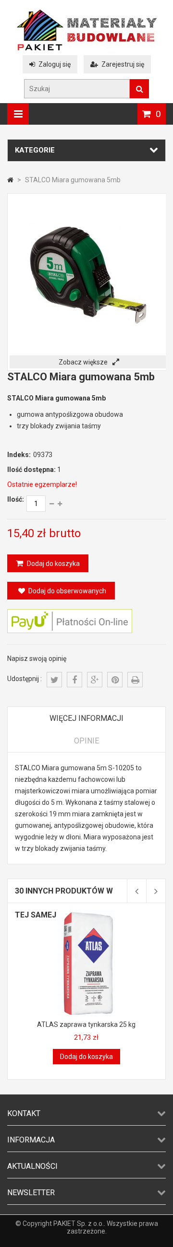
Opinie (86, 740)
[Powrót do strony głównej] (10, 180)
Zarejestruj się (122, 64)
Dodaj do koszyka (52, 563)
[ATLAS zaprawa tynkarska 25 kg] (86, 914)
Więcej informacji (86, 718)
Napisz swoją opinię (36, 658)
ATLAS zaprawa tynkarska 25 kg (86, 1024)
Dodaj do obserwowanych (67, 591)
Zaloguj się (54, 64)
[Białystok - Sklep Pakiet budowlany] (87, 48)
